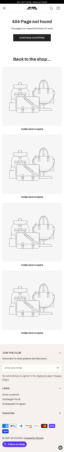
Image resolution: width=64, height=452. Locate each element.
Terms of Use (44, 376)
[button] (58, 8)
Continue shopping (32, 38)
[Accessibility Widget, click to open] (60, 448)
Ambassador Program (14, 404)
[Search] (51, 8)
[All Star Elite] (32, 8)
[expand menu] (4, 8)
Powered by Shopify (34, 438)
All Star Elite (17, 438)
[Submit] (57, 367)
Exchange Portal (11, 399)
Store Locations (10, 394)
